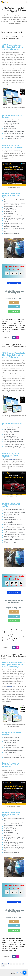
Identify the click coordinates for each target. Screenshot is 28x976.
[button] (4, 248)
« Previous (4, 963)
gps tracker (9, 69)
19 (23, 963)
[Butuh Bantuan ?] (24, 973)
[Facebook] (14, 337)
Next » (3, 965)
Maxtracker (12, 150)
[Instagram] (17, 337)
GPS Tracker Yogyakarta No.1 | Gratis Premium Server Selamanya (13, 346)
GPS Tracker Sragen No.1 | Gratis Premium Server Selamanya (13, 38)
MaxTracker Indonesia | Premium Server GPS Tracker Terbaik (14, 10)
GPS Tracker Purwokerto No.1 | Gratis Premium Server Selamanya (13, 655)
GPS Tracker (4, 41)
